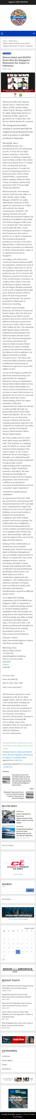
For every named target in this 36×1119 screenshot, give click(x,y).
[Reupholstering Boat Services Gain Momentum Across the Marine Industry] (8, 831)
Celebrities (6, 1056)
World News (6, 53)
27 (18, 952)
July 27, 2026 (22, 838)
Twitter (5, 664)
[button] (2, 33)
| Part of (26, 1114)
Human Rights (7, 1060)
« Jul (3, 959)
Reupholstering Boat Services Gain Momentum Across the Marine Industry (24, 832)
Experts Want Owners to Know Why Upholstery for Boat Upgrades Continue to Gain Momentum (17, 1014)
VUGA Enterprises (13, 919)
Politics (4, 1065)
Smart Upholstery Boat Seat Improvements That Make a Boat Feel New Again (25, 818)
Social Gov (18, 760)
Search (7, 884)
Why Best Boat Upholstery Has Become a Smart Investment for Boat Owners (17, 1004)
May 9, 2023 (7, 69)
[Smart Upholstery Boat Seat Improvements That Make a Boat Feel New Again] (8, 816)
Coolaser (20, 874)
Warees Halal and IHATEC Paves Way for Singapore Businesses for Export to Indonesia (17, 745)
